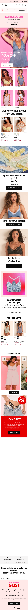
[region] (14, 373)
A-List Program (5, 578)
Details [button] (14, 599)
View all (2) (21, 10)
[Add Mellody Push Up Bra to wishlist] (10, 118)
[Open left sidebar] (2, 4)
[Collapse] (26, 582)
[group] (14, 131)
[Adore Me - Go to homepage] (5, 4)
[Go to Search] (16, 4)
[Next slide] (25, 131)
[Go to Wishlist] (22, 4)
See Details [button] (24, 1)
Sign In (18, 608)
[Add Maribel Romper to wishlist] (24, 118)
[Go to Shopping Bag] (25, 4)
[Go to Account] (19, 4)
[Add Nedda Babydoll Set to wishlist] (24, 322)
